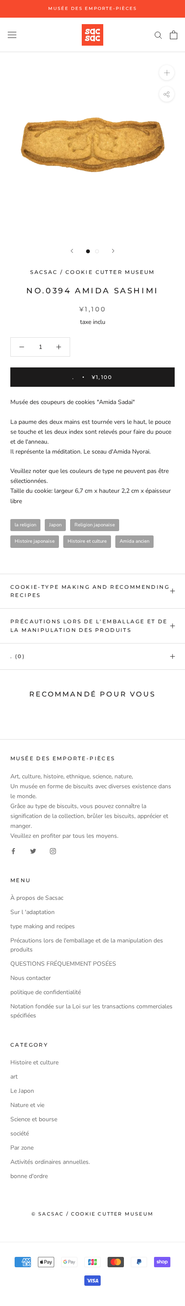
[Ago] (72, 251)
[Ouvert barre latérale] (12, 34)
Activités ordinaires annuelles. (50, 1162)
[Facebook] (13, 850)
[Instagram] (53, 850)
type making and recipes (42, 926)
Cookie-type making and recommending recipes (90, 591)
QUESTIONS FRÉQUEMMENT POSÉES (63, 964)
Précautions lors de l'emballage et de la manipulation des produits (89, 625)
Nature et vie (27, 1105)
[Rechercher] (158, 34)
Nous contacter (30, 978)
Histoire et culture (87, 541)
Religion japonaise (94, 525)
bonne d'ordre (29, 1176)
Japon (55, 525)
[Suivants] (113, 251)
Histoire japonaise (35, 541)
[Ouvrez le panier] (173, 35)
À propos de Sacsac (36, 898)
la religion (25, 525)
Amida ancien (134, 541)
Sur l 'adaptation (32, 912)
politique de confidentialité (45, 992)
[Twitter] (33, 850)
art (14, 1077)
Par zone (22, 1148)
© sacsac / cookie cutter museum (92, 1214)
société (19, 1133)
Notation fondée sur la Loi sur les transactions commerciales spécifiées (91, 1011)
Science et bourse (33, 1119)
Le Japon (22, 1091)
